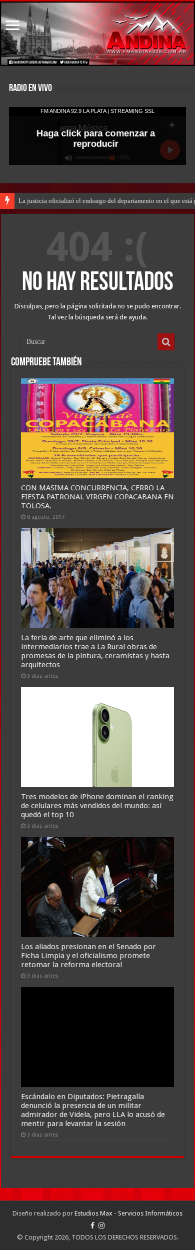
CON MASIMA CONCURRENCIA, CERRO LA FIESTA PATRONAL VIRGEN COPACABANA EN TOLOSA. (97, 496)
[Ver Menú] (12, 26)
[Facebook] (93, 1226)
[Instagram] (102, 1226)
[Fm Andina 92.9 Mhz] (97, 33)
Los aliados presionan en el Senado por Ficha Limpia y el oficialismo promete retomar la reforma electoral (88, 955)
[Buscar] (166, 341)
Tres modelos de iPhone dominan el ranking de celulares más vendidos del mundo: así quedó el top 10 (97, 805)
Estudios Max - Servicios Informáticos (128, 1213)
